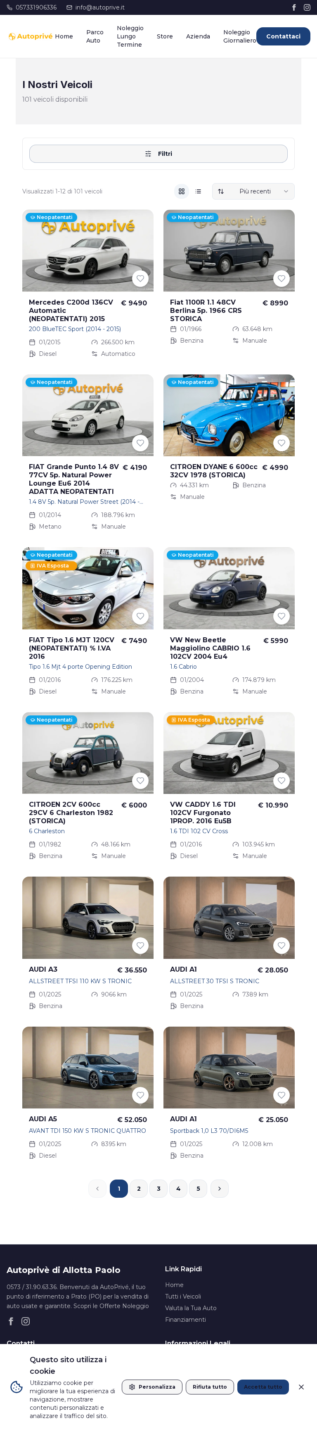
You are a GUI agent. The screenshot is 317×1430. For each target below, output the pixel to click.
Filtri (165, 153)
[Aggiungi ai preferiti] (140, 278)
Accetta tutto (263, 1387)
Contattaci (283, 36)
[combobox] (253, 191)
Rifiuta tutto (210, 1387)
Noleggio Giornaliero (239, 36)
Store (165, 36)
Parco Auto (95, 36)
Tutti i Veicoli (183, 1296)
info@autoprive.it (100, 7)
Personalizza (157, 1387)
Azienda (198, 36)
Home (64, 36)
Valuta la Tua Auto (191, 1308)
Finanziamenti (185, 1319)
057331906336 (36, 7)
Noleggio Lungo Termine (130, 36)
